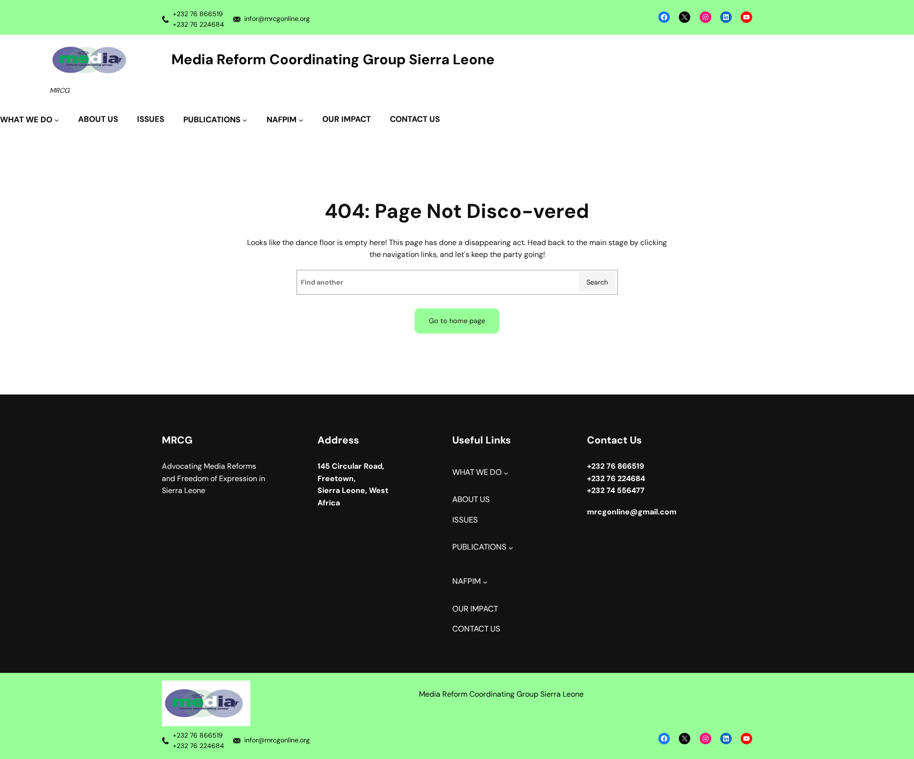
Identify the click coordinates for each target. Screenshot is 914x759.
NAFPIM (466, 581)
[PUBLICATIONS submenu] (510, 547)
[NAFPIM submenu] (485, 582)
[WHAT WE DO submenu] (506, 473)
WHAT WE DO (477, 472)
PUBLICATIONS (479, 547)
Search (597, 282)
